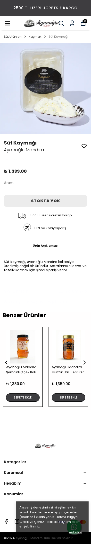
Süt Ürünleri (13, 36)
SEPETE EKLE (23, 397)
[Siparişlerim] (72, 23)
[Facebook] (6, 521)
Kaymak (35, 36)
